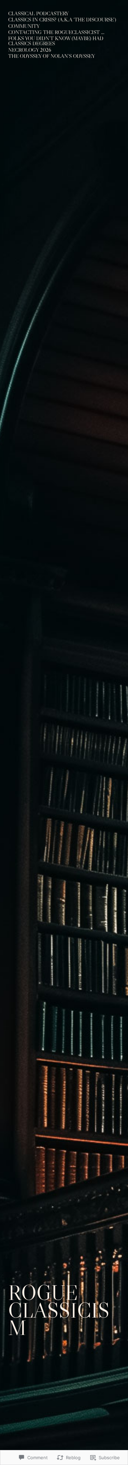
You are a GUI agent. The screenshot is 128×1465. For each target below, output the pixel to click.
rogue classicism (59, 1310)
